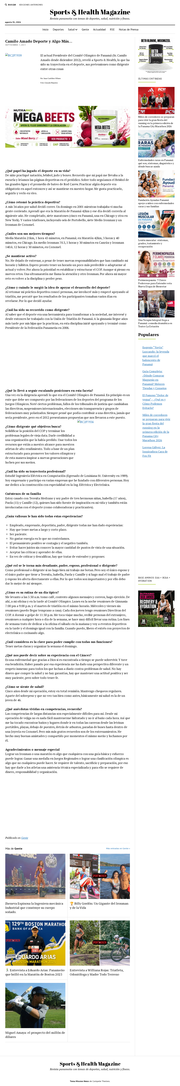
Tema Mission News (79, 1081)
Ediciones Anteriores (31, 4)
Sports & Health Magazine (90, 11)
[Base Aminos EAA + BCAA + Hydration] (156, 609)
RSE (112, 29)
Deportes (58, 29)
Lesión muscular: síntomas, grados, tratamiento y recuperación (153, 243)
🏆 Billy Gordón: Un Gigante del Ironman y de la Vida (99, 905)
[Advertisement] (67, 359)
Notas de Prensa (128, 29)
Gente (85, 29)
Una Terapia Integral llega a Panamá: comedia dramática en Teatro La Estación (155, 323)
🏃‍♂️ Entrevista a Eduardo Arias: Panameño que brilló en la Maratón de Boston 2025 (35, 972)
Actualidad (99, 29)
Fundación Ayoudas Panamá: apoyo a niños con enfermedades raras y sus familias (156, 203)
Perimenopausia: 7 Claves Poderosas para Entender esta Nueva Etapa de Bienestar (155, 283)
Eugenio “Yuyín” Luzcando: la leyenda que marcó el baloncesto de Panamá (155, 355)
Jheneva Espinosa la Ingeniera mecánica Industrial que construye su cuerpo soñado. (34, 907)
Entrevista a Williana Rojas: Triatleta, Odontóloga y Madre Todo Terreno (96, 972)
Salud (71, 29)
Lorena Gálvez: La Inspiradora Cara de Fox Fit (155, 451)
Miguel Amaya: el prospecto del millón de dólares (35, 1034)
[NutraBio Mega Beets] (67, 146)
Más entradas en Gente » (118, 848)
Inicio (45, 29)
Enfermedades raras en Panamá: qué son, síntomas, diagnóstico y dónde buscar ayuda (156, 163)
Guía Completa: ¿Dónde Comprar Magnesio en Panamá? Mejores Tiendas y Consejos (154, 379)
